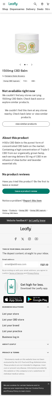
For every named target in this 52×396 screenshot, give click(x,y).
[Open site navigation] (4, 4)
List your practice (12, 331)
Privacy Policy (12, 391)
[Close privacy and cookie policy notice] (48, 384)
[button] (24, 64)
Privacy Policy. (33, 273)
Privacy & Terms (10, 353)
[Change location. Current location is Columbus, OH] (42, 4)
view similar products (26, 124)
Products (13, 210)
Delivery (30, 9)
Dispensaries (17, 9)
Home (4, 210)
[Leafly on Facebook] (15, 238)
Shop (5, 9)
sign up (44, 264)
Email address (8, 259)
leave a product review (26, 191)
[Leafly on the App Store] (13, 299)
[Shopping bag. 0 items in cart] (48, 4)
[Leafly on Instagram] (29, 239)
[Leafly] (13, 4)
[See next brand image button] (32, 64)
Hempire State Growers (15, 76)
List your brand (10, 325)
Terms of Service (16, 273)
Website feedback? (26, 220)
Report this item (32, 200)
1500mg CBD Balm (10, 213)
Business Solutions (13, 307)
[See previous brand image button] (20, 64)
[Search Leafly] (35, 4)
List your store (10, 314)
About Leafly (9, 344)
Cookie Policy (38, 388)
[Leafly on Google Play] (37, 299)
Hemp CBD (23, 210)
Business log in (10, 337)
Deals (40, 9)
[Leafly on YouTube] (36, 239)
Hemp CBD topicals (38, 210)
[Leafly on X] (22, 239)
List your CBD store (13, 319)
